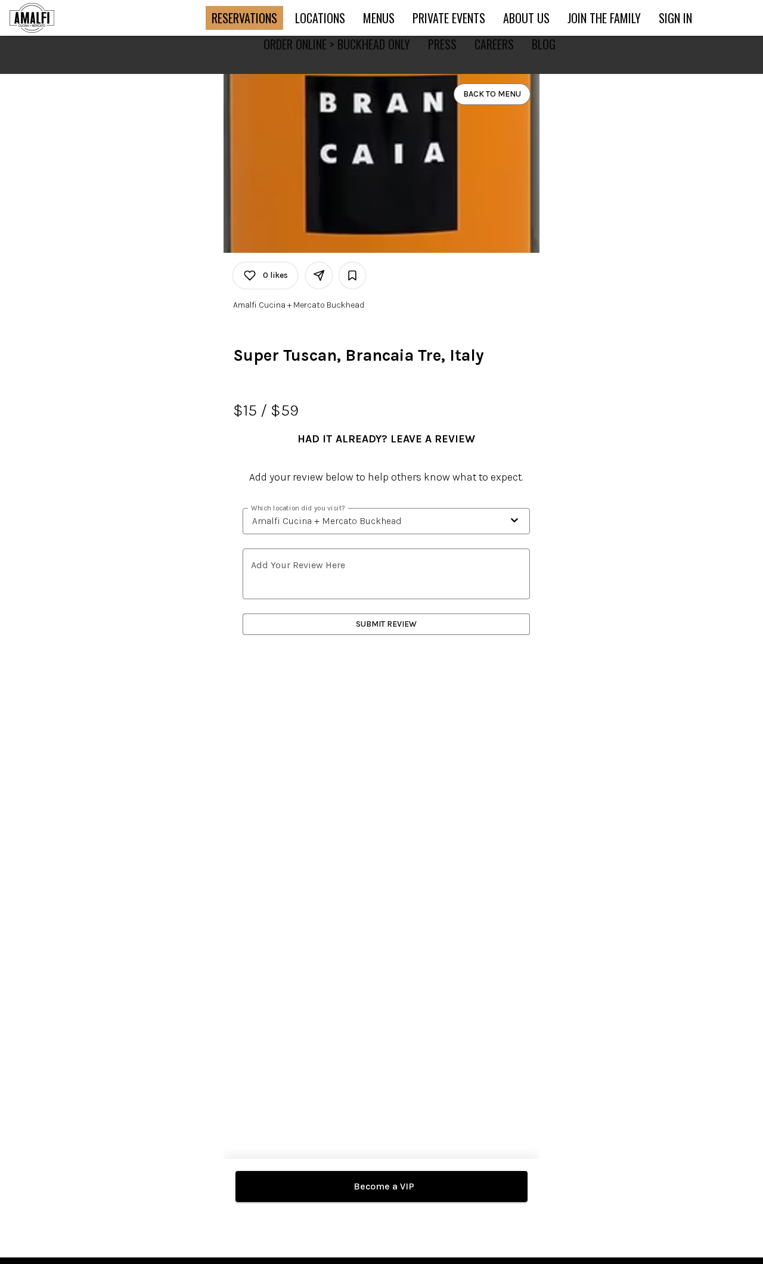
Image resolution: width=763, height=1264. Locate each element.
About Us (526, 18)
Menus (379, 18)
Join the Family (604, 18)
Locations (320, 18)
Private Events (448, 18)
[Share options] (319, 275)
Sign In (675, 18)
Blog (544, 44)
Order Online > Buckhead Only (336, 44)
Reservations (244, 18)
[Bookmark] (352, 275)
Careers (494, 44)
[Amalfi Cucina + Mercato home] (63, 18)
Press (442, 44)
